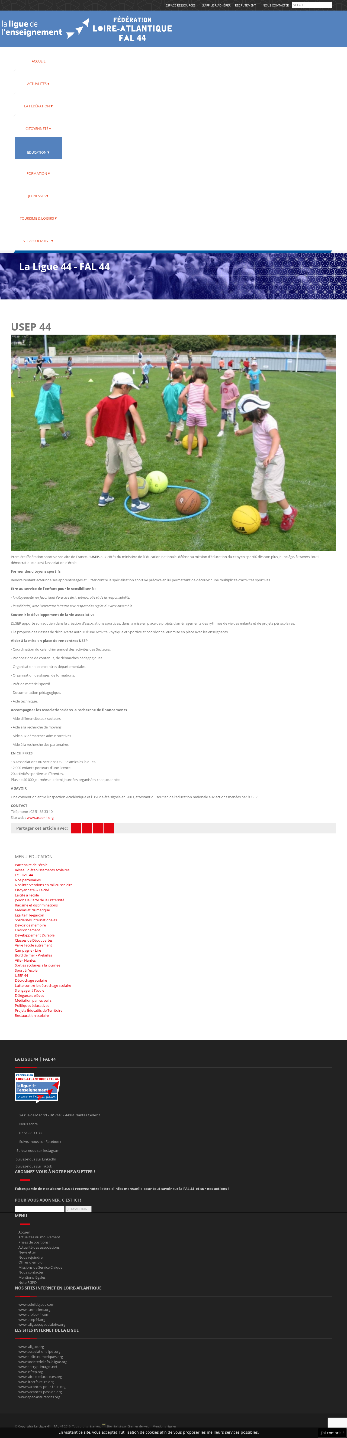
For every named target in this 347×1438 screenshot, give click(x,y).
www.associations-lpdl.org (39, 1351)
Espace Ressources (180, 5)
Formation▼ (39, 173)
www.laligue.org (31, 1346)
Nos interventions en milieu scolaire (43, 884)
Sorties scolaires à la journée (37, 965)
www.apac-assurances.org (39, 1396)
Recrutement (245, 5)
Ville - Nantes (25, 960)
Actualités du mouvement (39, 1237)
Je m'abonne (78, 1208)
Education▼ (38, 152)
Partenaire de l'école (31, 864)
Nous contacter (276, 5)
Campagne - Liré (28, 950)
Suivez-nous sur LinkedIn (36, 1159)
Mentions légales (32, 1277)
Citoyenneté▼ (38, 128)
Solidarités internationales (36, 920)
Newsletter (27, 1252)
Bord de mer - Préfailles (33, 955)
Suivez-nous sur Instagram (38, 1150)
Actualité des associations (39, 1247)
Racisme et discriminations (36, 905)
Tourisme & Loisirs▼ (38, 218)
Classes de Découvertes (34, 940)
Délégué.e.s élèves (29, 995)
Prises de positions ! (34, 1242)
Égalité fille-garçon (29, 915)
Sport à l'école (26, 970)
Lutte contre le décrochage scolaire (43, 985)
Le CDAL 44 (24, 874)
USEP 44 (21, 975)
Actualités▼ (38, 83)
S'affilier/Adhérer (216, 5)
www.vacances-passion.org (40, 1391)
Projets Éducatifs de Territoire (38, 1010)
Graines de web (138, 1426)
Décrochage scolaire (31, 980)
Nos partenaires (28, 880)
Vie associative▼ (38, 240)
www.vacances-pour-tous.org (42, 1386)
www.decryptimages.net (37, 1366)
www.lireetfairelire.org (36, 1381)
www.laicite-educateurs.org (40, 1376)
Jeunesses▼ (38, 195)
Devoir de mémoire (30, 925)
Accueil (39, 61)
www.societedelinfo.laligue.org (42, 1361)
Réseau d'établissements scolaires (42, 870)
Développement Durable (34, 935)
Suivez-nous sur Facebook (40, 1141)
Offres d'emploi (30, 1262)
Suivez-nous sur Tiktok (34, 1166)
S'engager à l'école (29, 990)
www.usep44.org (40, 817)
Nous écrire (28, 1124)
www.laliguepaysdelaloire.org (41, 1324)
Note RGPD (27, 1282)
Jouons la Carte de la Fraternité (39, 900)
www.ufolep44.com (33, 1314)
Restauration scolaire (32, 1015)
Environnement (27, 930)
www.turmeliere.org (34, 1309)
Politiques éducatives (32, 1005)
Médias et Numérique (32, 910)
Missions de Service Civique (40, 1267)
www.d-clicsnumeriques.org (40, 1356)
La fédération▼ (38, 106)
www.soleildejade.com (36, 1304)
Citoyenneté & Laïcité (32, 890)
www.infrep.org (30, 1371)
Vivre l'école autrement (33, 945)
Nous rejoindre (30, 1257)
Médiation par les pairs (33, 1000)
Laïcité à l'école (27, 895)
